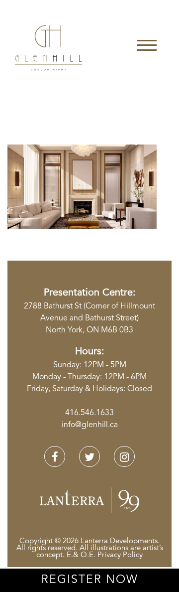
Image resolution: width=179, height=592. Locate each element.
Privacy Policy (120, 555)
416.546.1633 (89, 413)
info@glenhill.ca (90, 425)
